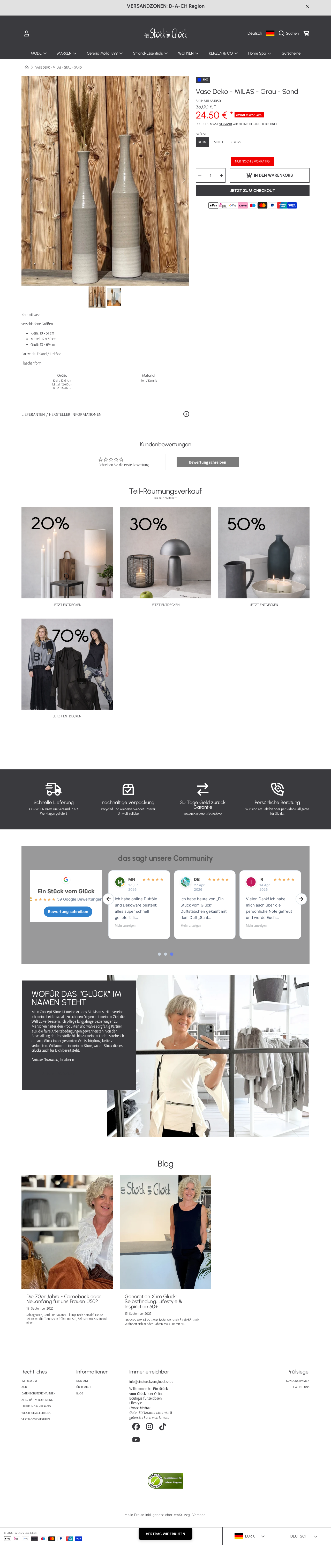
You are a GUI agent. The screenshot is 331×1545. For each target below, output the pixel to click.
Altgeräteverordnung (37, 1400)
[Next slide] (301, 899)
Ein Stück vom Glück (66, 891)
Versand (225, 124)
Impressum (29, 1381)
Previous (26, 180)
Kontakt (82, 1381)
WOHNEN (186, 53)
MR (197, 879)
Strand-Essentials (148, 53)
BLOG (79, 1393)
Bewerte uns (301, 1387)
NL (131, 879)
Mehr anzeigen (125, 925)
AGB (24, 1387)
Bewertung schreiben (207, 462)
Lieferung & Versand (36, 1406)
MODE (37, 53)
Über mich (83, 1387)
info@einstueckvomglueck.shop (151, 1381)
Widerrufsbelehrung (36, 1413)
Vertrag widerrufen (35, 1419)
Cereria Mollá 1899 (103, 53)
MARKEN (64, 53)
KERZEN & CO (221, 53)
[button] (290, 33)
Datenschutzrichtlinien (38, 1393)
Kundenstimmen (298, 1381)
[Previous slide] (108, 899)
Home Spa (257, 53)
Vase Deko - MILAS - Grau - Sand (58, 67)
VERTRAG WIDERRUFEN (165, 1533)
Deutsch (254, 33)
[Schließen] (307, 6)
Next (183, 180)
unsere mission (58, 1073)
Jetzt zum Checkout (252, 190)
